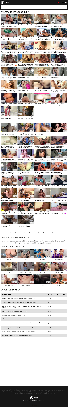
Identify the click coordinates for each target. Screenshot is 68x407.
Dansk (10, 391)
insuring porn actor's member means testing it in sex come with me (19, 331)
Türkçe (45, 391)
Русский (58, 390)
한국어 (50, 393)
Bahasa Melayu (39, 391)
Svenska (53, 390)
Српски (35, 393)
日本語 (54, 393)
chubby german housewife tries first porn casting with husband (18, 298)
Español (64, 390)
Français (5, 391)
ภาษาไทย (15, 391)
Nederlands (15, 393)
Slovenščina (22, 393)
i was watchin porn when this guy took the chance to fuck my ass (19, 302)
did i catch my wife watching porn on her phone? (14, 311)
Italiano (34, 390)
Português (61, 391)
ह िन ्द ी (12, 390)
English (21, 391)
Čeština (18, 390)
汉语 (7, 390)
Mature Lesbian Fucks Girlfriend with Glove (13, 315)
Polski (42, 390)
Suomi (3, 390)
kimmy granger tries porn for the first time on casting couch (17, 328)
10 (52, 232)
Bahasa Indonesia (53, 391)
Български (44, 393)
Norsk (39, 393)
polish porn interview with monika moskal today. (14, 319)
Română (47, 390)
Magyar (23, 390)
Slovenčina (29, 393)
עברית (38, 390)
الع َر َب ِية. (28, 390)
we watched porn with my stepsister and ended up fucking (17, 335)
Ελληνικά (31, 391)
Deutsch (26, 391)
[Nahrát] (66, 2)
